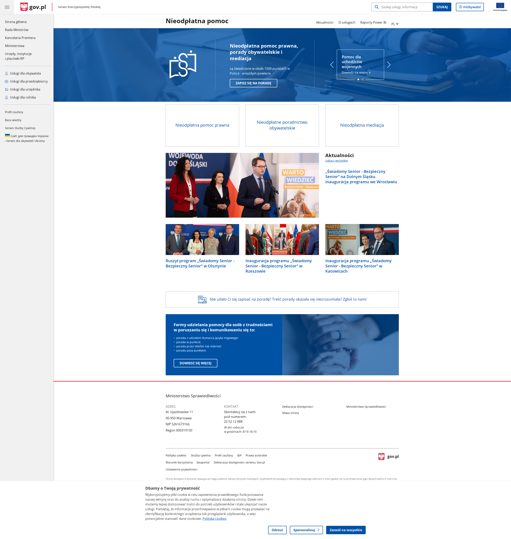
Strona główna (20, 21)
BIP (239, 455)
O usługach (347, 22)
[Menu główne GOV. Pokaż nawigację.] (7, 7)
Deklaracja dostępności (297, 406)
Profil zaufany (14, 112)
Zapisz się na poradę (253, 83)
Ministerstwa (14, 46)
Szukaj (442, 7)
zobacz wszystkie (336, 160)
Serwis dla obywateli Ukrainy (27, 138)
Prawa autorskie (256, 455)
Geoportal (203, 462)
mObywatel (472, 8)
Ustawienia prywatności (181, 469)
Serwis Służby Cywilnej (20, 128)
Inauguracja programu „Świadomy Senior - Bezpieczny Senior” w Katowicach (358, 266)
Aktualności (324, 22)
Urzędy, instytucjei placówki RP (18, 56)
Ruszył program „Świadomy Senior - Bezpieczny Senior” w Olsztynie (200, 263)
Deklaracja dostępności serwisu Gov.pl (239, 462)
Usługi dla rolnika (22, 97)
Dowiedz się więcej (355, 65)
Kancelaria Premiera (20, 38)
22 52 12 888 (233, 421)
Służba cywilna (201, 455)
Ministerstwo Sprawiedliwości (366, 406)
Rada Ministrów (16, 30)
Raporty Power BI (373, 22)
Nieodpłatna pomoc (197, 21)
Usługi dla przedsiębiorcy (28, 81)
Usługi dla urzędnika (24, 89)
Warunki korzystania (179, 462)
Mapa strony (290, 413)
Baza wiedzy (13, 120)
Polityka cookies (176, 455)
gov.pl (393, 461)
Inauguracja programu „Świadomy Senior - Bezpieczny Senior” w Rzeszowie (279, 266)
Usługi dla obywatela (25, 73)
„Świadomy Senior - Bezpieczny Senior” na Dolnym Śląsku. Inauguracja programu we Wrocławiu (361, 176)
